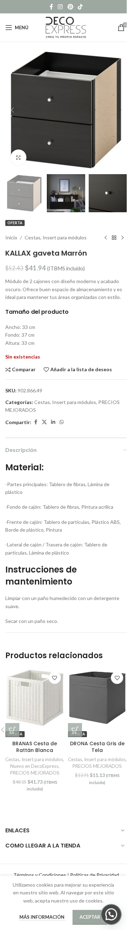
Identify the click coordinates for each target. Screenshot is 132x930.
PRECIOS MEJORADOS (34, 773)
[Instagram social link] (60, 6)
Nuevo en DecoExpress (34, 766)
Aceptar (90, 917)
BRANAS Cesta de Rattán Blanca (34, 747)
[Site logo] (66, 27)
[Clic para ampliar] (18, 157)
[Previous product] (105, 237)
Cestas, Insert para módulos (56, 237)
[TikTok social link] (80, 6)
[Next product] (122, 237)
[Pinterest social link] (70, 6)
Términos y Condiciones (39, 875)
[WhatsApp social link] (61, 422)
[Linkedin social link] (53, 422)
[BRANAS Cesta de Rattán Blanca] (34, 697)
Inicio (11, 237)
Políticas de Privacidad (94, 875)
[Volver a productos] (114, 237)
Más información (42, 917)
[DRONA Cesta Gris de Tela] (97, 697)
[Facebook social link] (51, 6)
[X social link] (44, 422)
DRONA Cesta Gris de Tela (97, 747)
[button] (12, 110)
